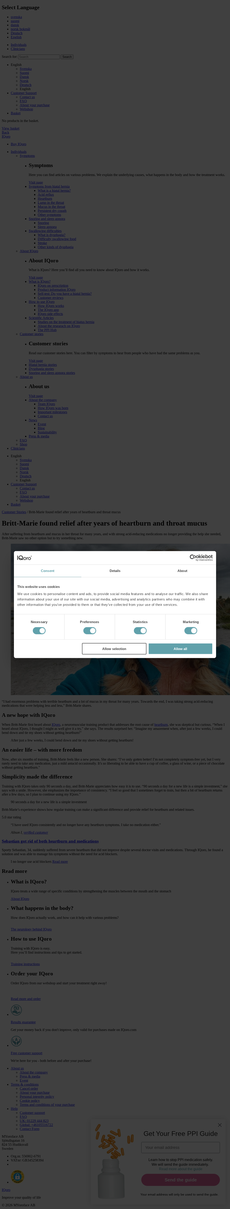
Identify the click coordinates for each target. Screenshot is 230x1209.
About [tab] (182, 571)
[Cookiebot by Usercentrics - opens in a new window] (193, 557)
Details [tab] (115, 571)
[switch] (89, 630)
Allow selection (114, 648)
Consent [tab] (47, 571)
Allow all (180, 648)
